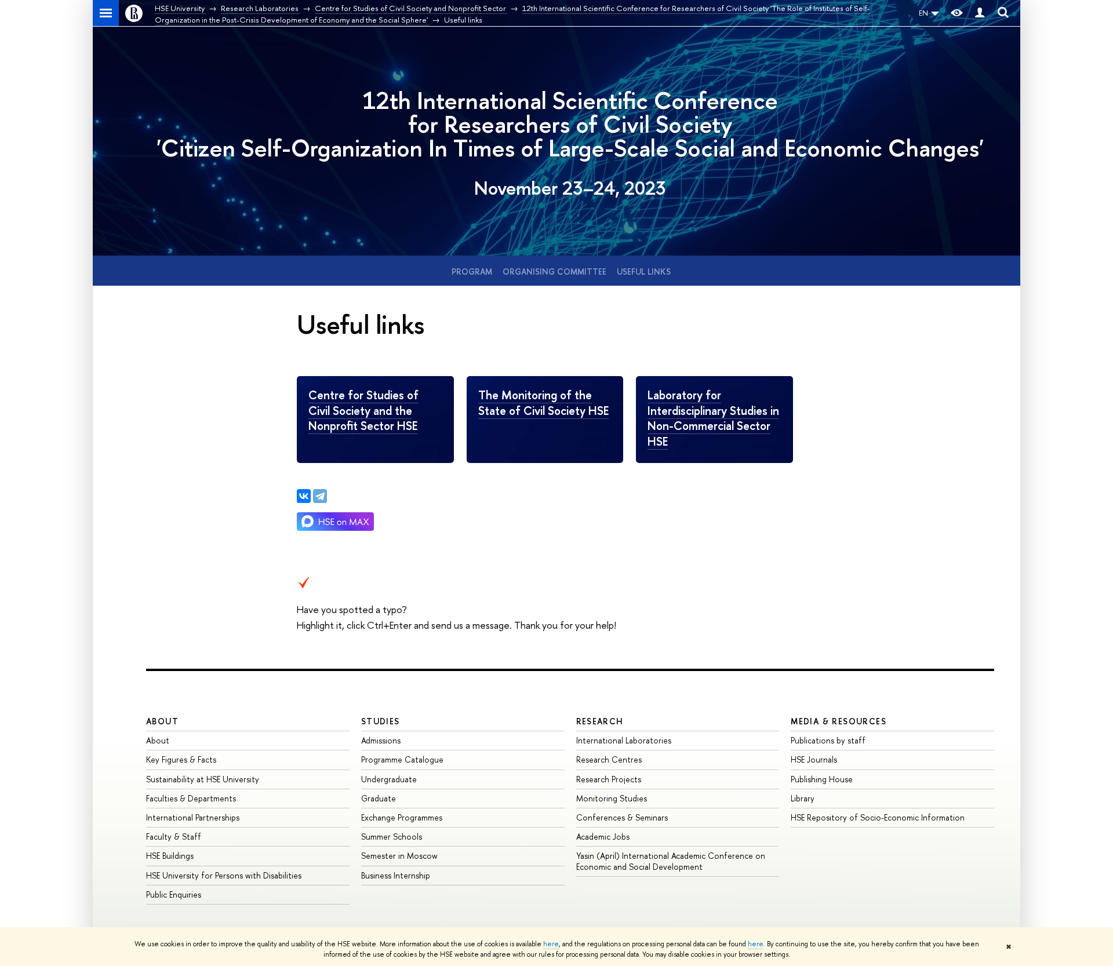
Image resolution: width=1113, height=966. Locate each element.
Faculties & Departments (191, 798)
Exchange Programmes (401, 817)
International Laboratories (623, 740)
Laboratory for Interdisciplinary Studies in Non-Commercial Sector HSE (713, 418)
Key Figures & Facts (181, 759)
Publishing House (822, 779)
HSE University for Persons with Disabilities (223, 875)
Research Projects (608, 779)
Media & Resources (838, 721)
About (162, 721)
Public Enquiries (173, 894)
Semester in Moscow (399, 855)
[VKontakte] (304, 496)
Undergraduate (389, 779)
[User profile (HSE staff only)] (979, 13)
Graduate (378, 798)
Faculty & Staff (173, 836)
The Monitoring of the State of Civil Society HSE (543, 402)
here (551, 944)
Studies (380, 721)
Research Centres (609, 759)
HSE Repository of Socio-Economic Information (878, 817)
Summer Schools (391, 836)
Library (802, 798)
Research (600, 721)
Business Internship (395, 875)
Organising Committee (554, 271)
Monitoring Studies (611, 798)
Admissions (381, 740)
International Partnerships (192, 817)
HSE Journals (814, 759)
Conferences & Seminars (622, 817)
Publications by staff (828, 740)
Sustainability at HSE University (202, 779)
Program (472, 271)
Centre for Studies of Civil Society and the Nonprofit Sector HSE (363, 410)
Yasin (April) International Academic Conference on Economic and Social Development (670, 861)
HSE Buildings (170, 855)
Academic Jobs (603, 836)
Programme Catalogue (402, 759)
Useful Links (644, 271)
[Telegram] (320, 496)
